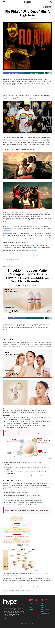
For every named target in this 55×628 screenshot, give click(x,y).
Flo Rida (6, 259)
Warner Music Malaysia (14, 259)
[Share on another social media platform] (51, 73)
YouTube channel (7, 230)
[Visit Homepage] (27, 2)
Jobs (42, 607)
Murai (30, 605)
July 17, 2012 (26, 19)
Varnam (31, 609)
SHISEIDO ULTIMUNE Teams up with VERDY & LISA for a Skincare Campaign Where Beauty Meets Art (27, 433)
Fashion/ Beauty (10, 266)
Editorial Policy (45, 609)
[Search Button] (51, 2)
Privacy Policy (45, 613)
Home (4, 6)
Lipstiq (30, 607)
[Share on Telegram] (48, 73)
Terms (42, 611)
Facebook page (32, 250)
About (42, 603)
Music (8, 6)
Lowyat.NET (32, 603)
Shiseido (6, 590)
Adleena (20, 285)
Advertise (43, 605)
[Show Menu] (4, 2)
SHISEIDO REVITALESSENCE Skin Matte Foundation (20, 590)
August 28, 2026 (27, 285)
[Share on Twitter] (46, 73)
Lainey (20, 19)
